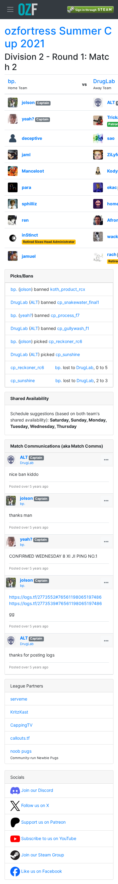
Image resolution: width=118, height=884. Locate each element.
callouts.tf (20, 738)
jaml (26, 154)
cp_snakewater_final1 (78, 302)
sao (111, 138)
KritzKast (19, 711)
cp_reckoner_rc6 (65, 341)
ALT (111, 102)
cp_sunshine (68, 354)
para (26, 187)
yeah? (28, 118)
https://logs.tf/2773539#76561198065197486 (55, 603)
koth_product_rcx (67, 289)
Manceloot (33, 170)
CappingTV (21, 725)
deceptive (32, 138)
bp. (12, 81)
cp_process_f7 (65, 315)
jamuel (29, 256)
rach (111, 254)
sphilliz (29, 203)
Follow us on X (34, 805)
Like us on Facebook (41, 871)
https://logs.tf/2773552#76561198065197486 (55, 597)
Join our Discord (36, 790)
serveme (18, 698)
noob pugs (20, 751)
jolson (28, 102)
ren (25, 220)
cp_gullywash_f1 (73, 328)
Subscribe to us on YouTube (48, 838)
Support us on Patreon (43, 822)
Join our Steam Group (42, 854)
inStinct (30, 234)
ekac (112, 187)
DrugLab (104, 81)
